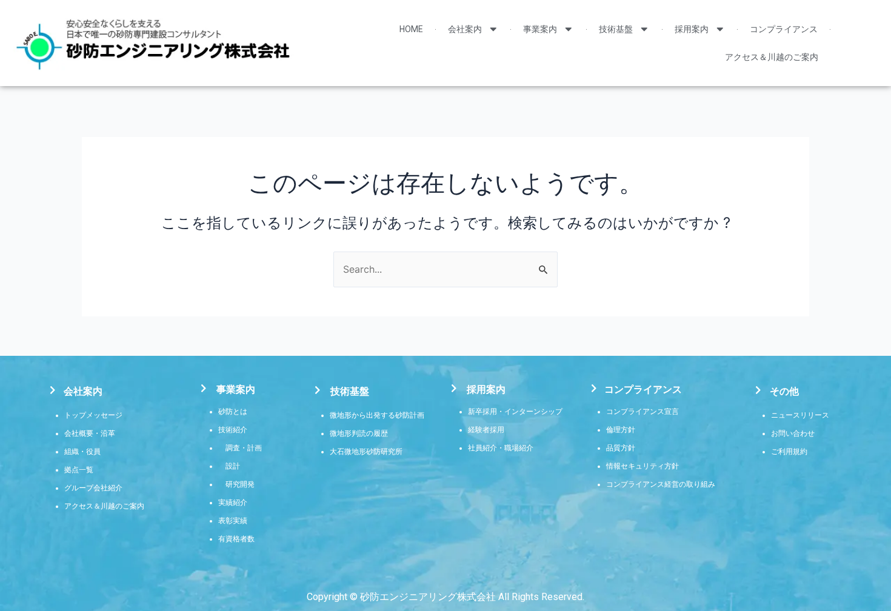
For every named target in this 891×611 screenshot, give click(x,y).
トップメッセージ (93, 415)
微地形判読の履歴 (359, 433)
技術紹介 (232, 430)
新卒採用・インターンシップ (515, 411)
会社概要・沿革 (89, 433)
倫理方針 (620, 430)
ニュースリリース (800, 415)
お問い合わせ (793, 433)
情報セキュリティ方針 (642, 466)
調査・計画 (243, 448)
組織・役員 (82, 451)
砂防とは (232, 411)
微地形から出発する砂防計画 (377, 415)
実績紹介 (232, 502)
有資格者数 (236, 539)
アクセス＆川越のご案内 (771, 57)
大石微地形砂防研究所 (366, 451)
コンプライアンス (784, 29)
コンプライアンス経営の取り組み (660, 484)
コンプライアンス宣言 (642, 411)
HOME (411, 29)
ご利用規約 (789, 451)
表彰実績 (232, 520)
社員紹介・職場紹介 (500, 448)
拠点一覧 (78, 470)
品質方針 (620, 448)
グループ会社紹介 (93, 488)
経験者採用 (486, 430)
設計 (232, 466)
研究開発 (240, 484)
